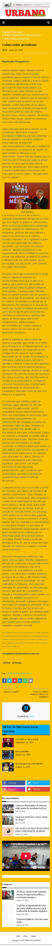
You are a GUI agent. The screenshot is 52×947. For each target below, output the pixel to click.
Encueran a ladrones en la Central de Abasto (31, 818)
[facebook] (13, 782)
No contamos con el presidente (28, 763)
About (25, 936)
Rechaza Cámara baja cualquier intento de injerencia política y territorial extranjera (32, 894)
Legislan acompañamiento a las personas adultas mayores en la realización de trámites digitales (32, 908)
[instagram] (13, 789)
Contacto (33, 936)
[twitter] (38, 782)
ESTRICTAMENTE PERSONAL (21, 35)
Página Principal (12, 31)
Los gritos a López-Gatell (26, 739)
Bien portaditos (22, 751)
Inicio (18, 936)
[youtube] (38, 789)
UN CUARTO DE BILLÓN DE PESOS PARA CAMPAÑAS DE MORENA (32, 830)
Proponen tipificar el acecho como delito (32, 920)
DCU (4, 50)
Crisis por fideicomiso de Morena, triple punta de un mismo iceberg (31, 807)
